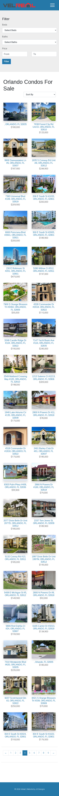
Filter (6, 61)
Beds (4, 24)
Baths (5, 36)
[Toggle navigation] (52, 5)
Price (4, 48)
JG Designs (40, 789)
